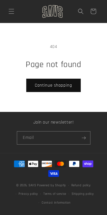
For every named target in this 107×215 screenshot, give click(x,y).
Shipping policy (83, 194)
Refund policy (81, 185)
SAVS (32, 185)
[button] (11, 11)
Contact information (56, 203)
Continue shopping (53, 85)
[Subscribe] (84, 138)
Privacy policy (28, 194)
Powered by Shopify (51, 185)
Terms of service (54, 194)
